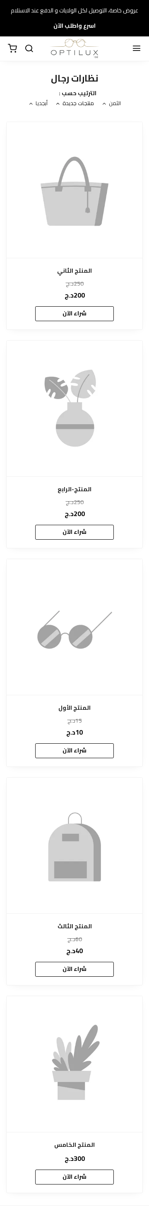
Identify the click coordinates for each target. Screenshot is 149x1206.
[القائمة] (136, 49)
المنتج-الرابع (74, 489)
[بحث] (29, 49)
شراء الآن (74, 313)
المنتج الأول (74, 708)
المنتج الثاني (74, 271)
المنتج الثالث (75, 926)
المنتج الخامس (74, 1145)
